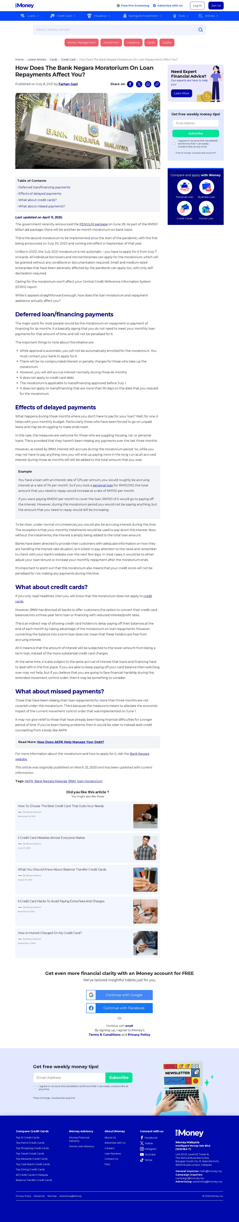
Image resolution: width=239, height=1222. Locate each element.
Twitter (149, 1143)
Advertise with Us (170, 5)
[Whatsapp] (148, 84)
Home (19, 59)
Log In (197, 5)
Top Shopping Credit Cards (32, 1148)
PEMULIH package (94, 224)
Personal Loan (184, 196)
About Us (110, 1137)
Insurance (100, 16)
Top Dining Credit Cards (30, 1169)
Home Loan (206, 218)
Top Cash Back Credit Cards (33, 1164)
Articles (210, 16)
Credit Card (64, 16)
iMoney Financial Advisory (79, 1139)
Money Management (82, 42)
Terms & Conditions (105, 1034)
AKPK (29, 781)
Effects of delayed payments (39, 193)
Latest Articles (36, 59)
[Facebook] (130, 84)
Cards (151, 42)
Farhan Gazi (68, 84)
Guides (166, 42)
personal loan (103, 485)
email (129, 1026)
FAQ (107, 1164)
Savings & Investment (143, 16)
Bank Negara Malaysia (51, 781)
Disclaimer (39, 1196)
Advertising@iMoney (70, 1196)
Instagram (151, 1148)
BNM (72, 781)
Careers (109, 1148)
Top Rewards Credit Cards (31, 1158)
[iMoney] (24, 5)
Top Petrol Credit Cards (30, 1142)
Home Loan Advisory (81, 1146)
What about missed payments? (41, 206)
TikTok (148, 1160)
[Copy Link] (157, 84)
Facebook (151, 1137)
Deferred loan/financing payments (44, 187)
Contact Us (111, 1158)
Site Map (52, 1196)
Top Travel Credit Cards (30, 1153)
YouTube (150, 1154)
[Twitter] (139, 84)
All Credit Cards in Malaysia (32, 1174)
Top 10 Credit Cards (27, 1137)
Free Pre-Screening (135, 5)
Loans (31, 16)
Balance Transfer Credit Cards (34, 1180)
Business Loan (206, 196)
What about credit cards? (37, 200)
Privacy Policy (139, 1034)
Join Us (216, 5)
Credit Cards (184, 218)
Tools (181, 16)
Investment (111, 42)
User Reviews (113, 1153)
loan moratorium (89, 781)
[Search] (200, 29)
